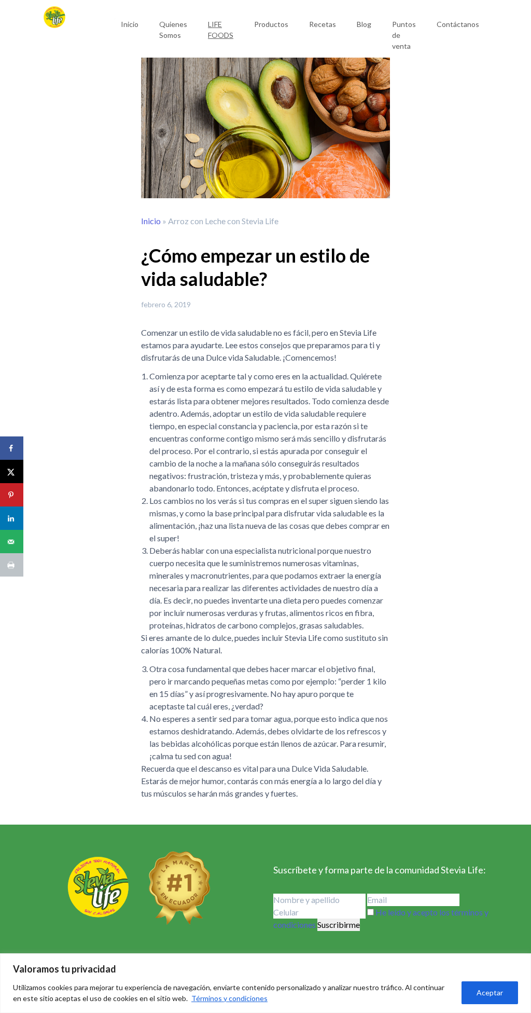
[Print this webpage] (11, 565)
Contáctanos (458, 24)
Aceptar (490, 992)
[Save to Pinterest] (11, 495)
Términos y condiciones (229, 998)
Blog (364, 24)
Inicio (129, 24)
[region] (265, 983)
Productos (271, 24)
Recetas (322, 24)
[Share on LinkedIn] (11, 518)
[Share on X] (11, 471)
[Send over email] (11, 541)
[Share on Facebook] (11, 448)
